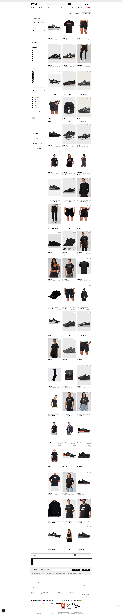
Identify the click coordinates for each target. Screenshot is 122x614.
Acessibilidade (59, 592)
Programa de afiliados (73, 593)
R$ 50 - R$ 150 (35, 122)
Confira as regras (77, 612)
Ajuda (82, 579)
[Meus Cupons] (85, 5)
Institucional (59, 594)
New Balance (36, 11)
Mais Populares (85, 13)
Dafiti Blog (33, 592)
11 (84, 555)
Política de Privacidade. (78, 573)
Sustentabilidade (72, 592)
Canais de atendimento (86, 0)
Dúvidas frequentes (44, 592)
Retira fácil (86, 597)
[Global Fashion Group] (57, 600)
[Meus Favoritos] (88, 5)
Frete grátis (86, 592)
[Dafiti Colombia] (81, 600)
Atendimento (43, 593)
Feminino (76, 569)
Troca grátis (86, 596)
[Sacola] (90, 5)
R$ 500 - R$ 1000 (35, 127)
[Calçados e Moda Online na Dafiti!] (34, 4)
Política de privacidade (73, 594)
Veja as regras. (49, 573)
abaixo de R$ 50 (35, 120)
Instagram (33, 594)
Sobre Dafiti (59, 593)
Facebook (33, 593)
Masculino (86, 569)
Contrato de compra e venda (74, 595)
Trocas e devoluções (45, 594)
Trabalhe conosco (60, 595)
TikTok (32, 595)
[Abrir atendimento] (3, 610)
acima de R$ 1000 (36, 129)
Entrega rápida (86, 594)
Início (32, 11)
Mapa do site (43, 595)
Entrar (80, 4)
